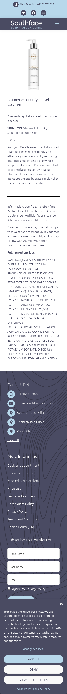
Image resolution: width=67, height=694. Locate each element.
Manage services (32, 649)
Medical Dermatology (23, 480)
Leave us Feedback (21, 496)
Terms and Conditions (23, 519)
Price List (14, 488)
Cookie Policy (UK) (20, 527)
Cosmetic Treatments (23, 473)
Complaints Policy (20, 503)
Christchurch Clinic (30, 422)
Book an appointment (23, 465)
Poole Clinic (25, 431)
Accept (33, 659)
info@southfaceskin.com (35, 403)
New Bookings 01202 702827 (37, 4)
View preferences (33, 680)
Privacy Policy (41, 689)
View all (13, 440)
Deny (34, 669)
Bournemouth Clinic (31, 412)
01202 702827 (28, 394)
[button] (61, 604)
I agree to (28, 589)
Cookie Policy (23, 689)
